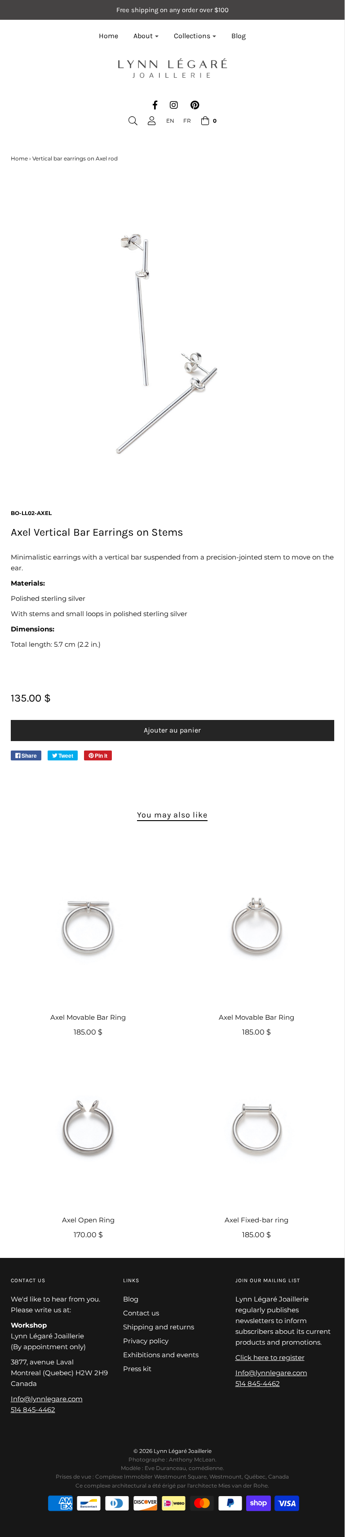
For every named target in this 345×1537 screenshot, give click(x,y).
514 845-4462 (33, 1409)
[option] (187, 120)
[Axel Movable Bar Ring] (88, 925)
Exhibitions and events (161, 1354)
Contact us (141, 1313)
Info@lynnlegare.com (47, 1399)
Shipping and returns (158, 1327)
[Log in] (151, 120)
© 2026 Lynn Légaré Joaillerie (172, 1451)
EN (170, 120)
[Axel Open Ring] (88, 1128)
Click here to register (270, 1357)
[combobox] (170, 120)
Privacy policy (145, 1341)
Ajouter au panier (172, 730)
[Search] (133, 120)
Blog (238, 35)
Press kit (137, 1368)
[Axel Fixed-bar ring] (256, 1128)
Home (108, 35)
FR (187, 120)
